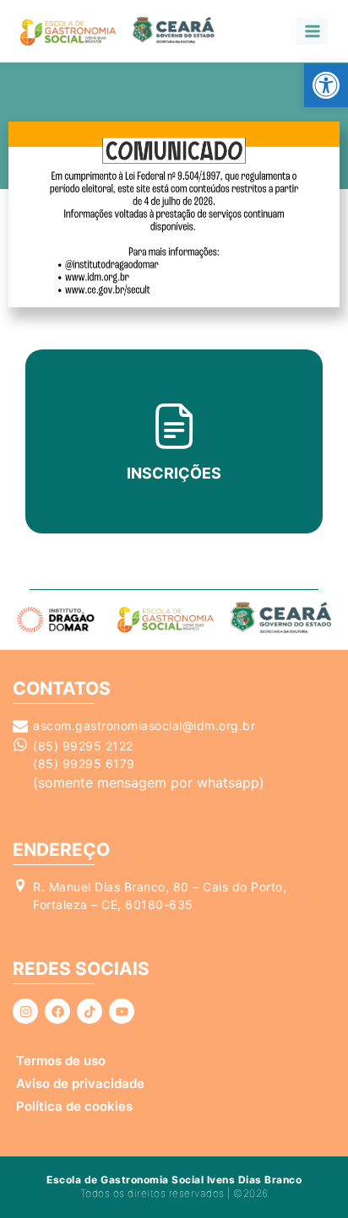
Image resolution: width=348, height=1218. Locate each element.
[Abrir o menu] (312, 31)
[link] (326, 85)
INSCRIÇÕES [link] (174, 473)
